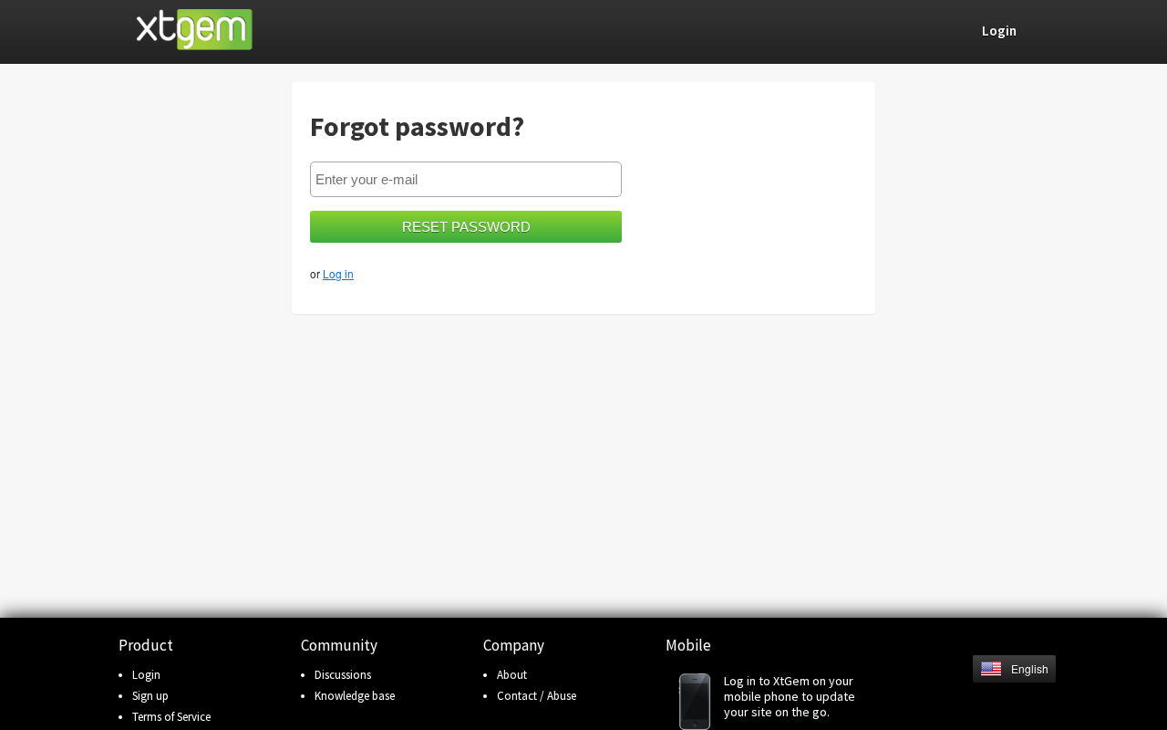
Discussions (343, 675)
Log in (338, 273)
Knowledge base (355, 696)
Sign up (150, 696)
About (512, 675)
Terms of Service (171, 717)
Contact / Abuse (536, 696)
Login (146, 675)
